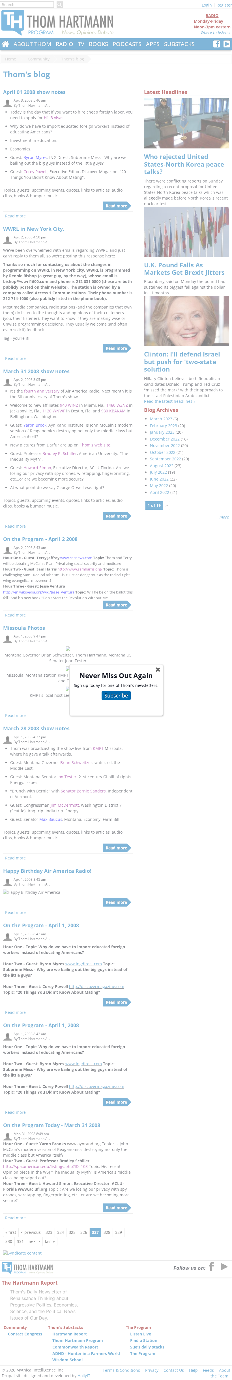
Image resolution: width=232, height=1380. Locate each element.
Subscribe (116, 695)
